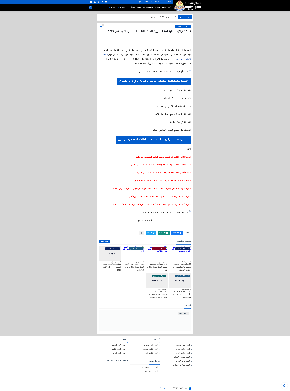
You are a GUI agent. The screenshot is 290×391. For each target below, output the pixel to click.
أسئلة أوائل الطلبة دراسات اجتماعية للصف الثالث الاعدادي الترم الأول (158, 165)
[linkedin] (94, 2)
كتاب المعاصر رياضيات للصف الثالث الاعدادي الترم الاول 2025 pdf (157, 267)
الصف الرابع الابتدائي (182, 361)
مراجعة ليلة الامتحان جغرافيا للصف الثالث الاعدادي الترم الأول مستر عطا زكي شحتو (151, 189)
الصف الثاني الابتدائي (182, 353)
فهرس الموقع (143, 2)
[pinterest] (98, 2)
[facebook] (110, 2)
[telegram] (102, 2)
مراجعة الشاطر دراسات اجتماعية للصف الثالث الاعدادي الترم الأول (160, 197)
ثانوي (113, 7)
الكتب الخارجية (148, 7)
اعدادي (122, 7)
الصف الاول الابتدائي (183, 345)
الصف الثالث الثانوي (118, 349)
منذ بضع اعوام (185, 262)
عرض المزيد (104, 241)
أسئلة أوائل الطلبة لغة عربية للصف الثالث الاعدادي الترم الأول (162, 173)
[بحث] (90, 7)
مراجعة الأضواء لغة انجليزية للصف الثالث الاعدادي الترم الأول (162, 181)
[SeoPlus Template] (190, 388)
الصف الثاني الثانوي (119, 353)
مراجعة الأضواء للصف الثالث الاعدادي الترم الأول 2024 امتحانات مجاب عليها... (157, 294)
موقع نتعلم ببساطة (165, 388)
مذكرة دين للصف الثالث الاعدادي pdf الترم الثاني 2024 (112, 267)
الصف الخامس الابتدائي (181, 357)
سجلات (157, 7)
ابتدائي (132, 7)
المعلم (138, 7)
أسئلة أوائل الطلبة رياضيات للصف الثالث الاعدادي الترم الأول (162, 157)
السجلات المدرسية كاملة (149, 367)
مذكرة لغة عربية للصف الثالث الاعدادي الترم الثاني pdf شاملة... (181, 294)
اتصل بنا (168, 2)
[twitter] (106, 2)
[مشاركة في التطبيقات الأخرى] (141, 233)
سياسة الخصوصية (157, 2)
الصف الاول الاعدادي (150, 345)
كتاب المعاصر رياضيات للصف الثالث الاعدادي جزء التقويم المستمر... (181, 267)
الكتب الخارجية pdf (151, 371)
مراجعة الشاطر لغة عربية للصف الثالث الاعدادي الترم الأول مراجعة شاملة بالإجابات (152, 205)
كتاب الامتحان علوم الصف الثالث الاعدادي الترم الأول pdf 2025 (134, 267)
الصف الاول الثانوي (119, 345)
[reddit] (90, 2)
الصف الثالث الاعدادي (182, 26)
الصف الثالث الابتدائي (182, 349)
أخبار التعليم (166, 7)
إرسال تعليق (183, 313)
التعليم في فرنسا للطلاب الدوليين (163, 17)
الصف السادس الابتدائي (181, 365)
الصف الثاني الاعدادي (150, 353)
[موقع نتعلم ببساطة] (187, 5)
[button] (177, 233)
